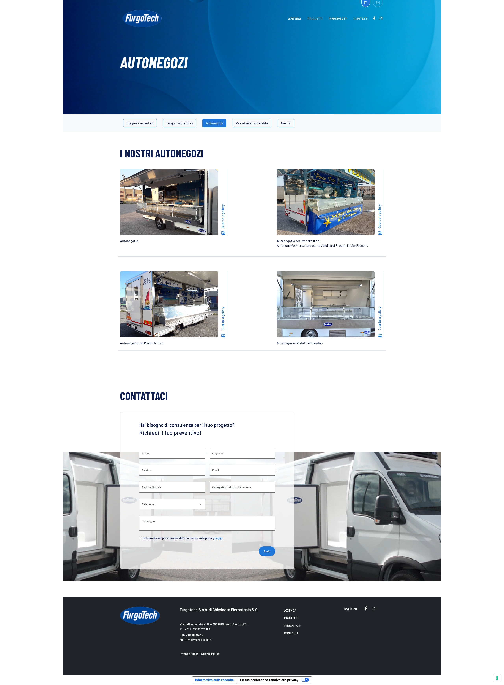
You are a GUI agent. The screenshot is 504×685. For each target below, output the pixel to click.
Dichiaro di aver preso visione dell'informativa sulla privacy (182, 538)
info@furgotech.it (199, 639)
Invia (267, 551)
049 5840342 (194, 634)
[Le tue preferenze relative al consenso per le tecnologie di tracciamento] (497, 678)
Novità (286, 123)
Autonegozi (214, 123)
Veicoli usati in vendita (252, 123)
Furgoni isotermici (179, 123)
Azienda (294, 18)
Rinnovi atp (338, 18)
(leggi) (218, 538)
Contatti (361, 18)
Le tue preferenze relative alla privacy (269, 680)
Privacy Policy (189, 653)
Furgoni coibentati (140, 123)
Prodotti (315, 18)
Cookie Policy (210, 653)
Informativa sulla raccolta (214, 680)
